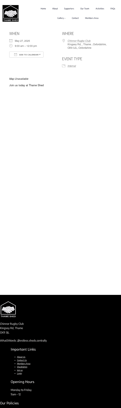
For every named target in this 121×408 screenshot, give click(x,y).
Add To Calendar (29, 55)
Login (19, 373)
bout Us (21, 357)
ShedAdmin (22, 367)
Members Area (23, 363)
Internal (72, 66)
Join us (20, 370)
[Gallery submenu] (65, 18)
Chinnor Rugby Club (79, 41)
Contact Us (22, 360)
